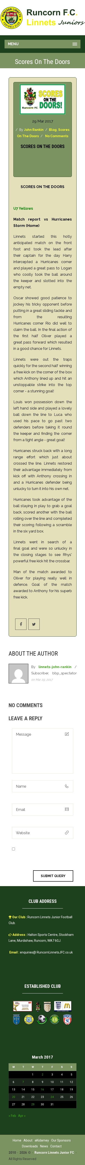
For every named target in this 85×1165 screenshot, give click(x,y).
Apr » (22, 1116)
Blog (53, 130)
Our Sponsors (61, 1140)
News (44, 1146)
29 (32, 1104)
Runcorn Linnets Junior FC (54, 1152)
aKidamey (42, 1140)
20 (13, 1097)
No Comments (56, 136)
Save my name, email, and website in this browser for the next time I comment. (42, 855)
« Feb (12, 1116)
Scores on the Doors (43, 146)
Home (17, 1140)
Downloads (30, 1146)
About (28, 1140)
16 (42, 1089)
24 (52, 1097)
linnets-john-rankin (55, 667)
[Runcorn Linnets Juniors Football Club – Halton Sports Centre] (42, 18)
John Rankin (34, 130)
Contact (56, 1146)
